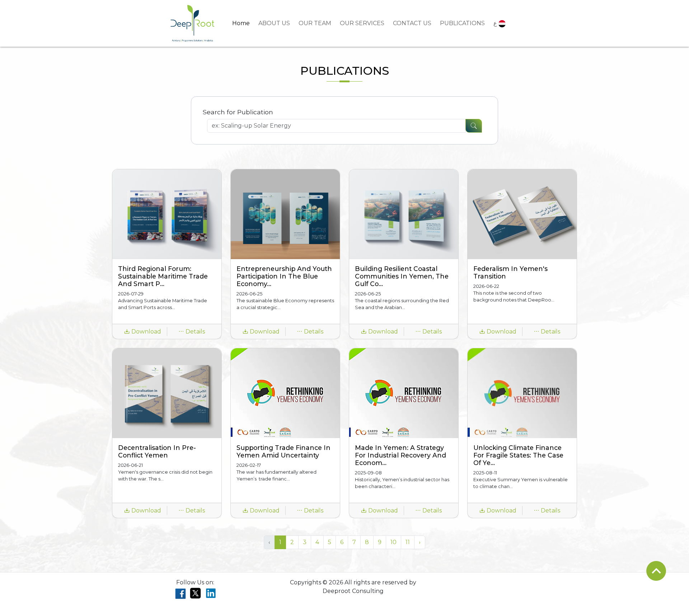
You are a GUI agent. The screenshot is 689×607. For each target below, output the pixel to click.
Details (194, 331)
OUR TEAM (315, 23)
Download (145, 331)
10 (393, 542)
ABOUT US (274, 23)
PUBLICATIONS (462, 23)
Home (241, 23)
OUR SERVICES (362, 23)
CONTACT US (412, 23)
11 (408, 542)
